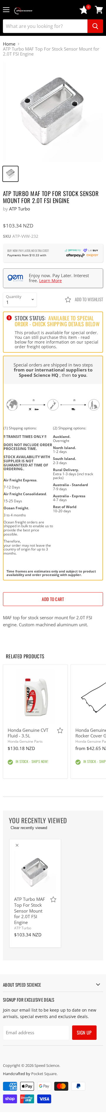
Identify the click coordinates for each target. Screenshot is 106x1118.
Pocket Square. (44, 1073)
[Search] (95, 26)
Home (9, 43)
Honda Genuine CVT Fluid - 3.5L (28, 733)
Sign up (84, 1032)
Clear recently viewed (29, 828)
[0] (84, 12)
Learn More (50, 280)
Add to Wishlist (88, 299)
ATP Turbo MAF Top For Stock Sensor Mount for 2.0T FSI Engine (29, 910)
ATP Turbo (19, 209)
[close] (17, 845)
